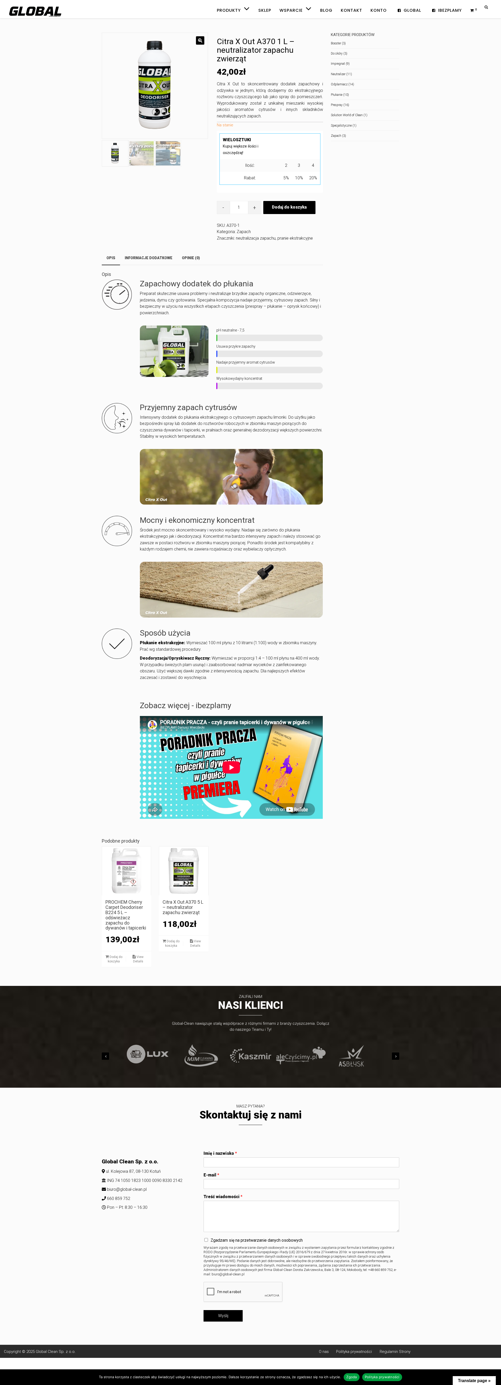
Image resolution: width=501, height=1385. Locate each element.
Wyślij (223, 1315)
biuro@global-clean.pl (127, 1189)
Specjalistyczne (341, 125)
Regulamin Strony (395, 1351)
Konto (379, 10)
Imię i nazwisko (220, 1153)
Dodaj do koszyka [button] (115, 959)
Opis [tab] (110, 258)
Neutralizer (338, 74)
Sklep (264, 10)
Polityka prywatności (352, 1351)
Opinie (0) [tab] (191, 258)
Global (412, 10)
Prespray (337, 105)
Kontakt (351, 10)
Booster (336, 43)
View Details (138, 959)
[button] (200, 40)
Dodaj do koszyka (289, 207)
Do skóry (337, 53)
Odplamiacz (339, 84)
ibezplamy (450, 10)
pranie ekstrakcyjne (295, 238)
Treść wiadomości (223, 1196)
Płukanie (336, 95)
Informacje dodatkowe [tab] (148, 258)
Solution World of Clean (347, 115)
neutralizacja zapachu (256, 238)
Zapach (244, 231)
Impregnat (338, 64)
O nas (325, 1351)
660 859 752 (118, 1198)
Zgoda (351, 1377)
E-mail (211, 1175)
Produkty (229, 7)
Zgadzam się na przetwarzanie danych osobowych (257, 1240)
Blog (326, 10)
